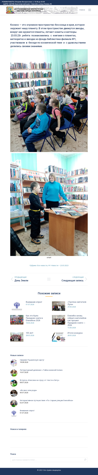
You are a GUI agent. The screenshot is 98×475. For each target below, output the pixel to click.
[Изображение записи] (16, 306)
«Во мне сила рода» (28, 390)
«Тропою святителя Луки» (77, 303)
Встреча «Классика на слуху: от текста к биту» (39, 380)
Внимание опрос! (34, 302)
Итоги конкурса (75, 333)
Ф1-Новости (53, 265)
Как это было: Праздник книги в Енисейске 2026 (34, 318)
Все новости (42, 265)
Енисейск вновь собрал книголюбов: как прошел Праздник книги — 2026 (77, 320)
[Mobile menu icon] (89, 10)
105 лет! (29, 333)
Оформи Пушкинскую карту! (32, 360)
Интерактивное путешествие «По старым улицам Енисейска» (46, 400)
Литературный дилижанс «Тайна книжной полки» (41, 370)
